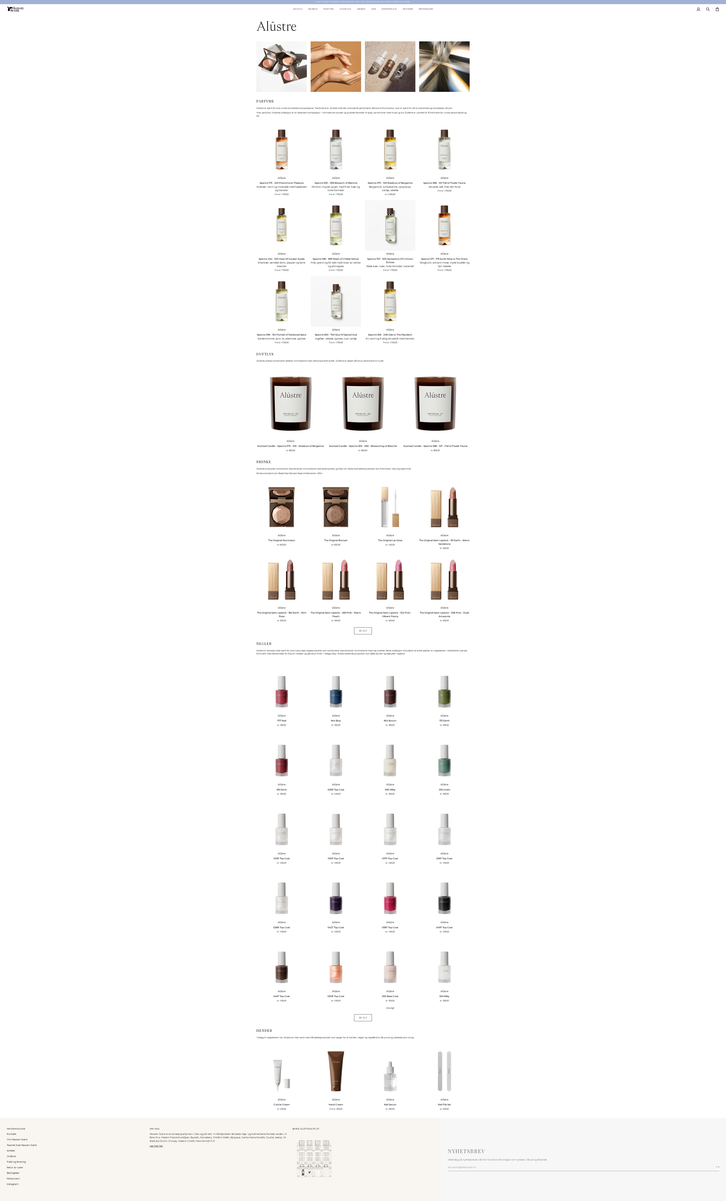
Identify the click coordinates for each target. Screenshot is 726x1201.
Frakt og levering (16, 1161)
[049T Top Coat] (444, 894)
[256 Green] (444, 756)
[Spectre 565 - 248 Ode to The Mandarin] (390, 301)
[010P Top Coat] (336, 825)
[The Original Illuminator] (281, 507)
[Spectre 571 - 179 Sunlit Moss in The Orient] (444, 225)
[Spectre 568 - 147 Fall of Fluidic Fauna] (444, 149)
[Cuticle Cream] (281, 1071)
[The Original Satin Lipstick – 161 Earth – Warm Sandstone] (444, 507)
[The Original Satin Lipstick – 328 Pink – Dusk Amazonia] (444, 579)
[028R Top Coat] (281, 894)
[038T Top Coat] (390, 894)
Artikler (11, 1150)
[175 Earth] (444, 687)
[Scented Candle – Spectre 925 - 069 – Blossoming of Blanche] (363, 403)
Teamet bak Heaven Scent (22, 1145)
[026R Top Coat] (336, 756)
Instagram (13, 1184)
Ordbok (11, 1156)
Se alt (363, 630)
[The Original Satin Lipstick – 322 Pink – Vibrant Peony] (390, 579)
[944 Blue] (336, 687)
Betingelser (13, 1173)
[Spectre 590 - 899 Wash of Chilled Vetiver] (336, 225)
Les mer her (156, 1145)
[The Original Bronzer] (336, 507)
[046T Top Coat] (281, 963)
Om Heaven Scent (17, 1139)
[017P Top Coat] (390, 825)
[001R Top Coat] (281, 825)
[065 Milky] (390, 756)
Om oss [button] (155, 1128)
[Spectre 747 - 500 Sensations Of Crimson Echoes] (390, 225)
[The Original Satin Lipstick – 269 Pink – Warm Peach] (336, 579)
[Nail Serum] (390, 1071)
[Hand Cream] (336, 1071)
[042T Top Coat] (336, 894)
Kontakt (11, 1134)
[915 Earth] (281, 756)
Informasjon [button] (16, 1128)
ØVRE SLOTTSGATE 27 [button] (305, 1128)
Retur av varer (15, 1167)
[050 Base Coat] (390, 963)
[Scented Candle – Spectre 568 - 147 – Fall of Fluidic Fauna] (435, 403)
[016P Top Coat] (444, 825)
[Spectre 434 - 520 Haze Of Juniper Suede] (281, 225)
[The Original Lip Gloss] (390, 507)
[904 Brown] (390, 687)
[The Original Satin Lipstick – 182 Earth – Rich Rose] (281, 579)
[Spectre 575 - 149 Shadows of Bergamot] (390, 149)
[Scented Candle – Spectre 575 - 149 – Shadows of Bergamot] (290, 403)
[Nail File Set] (444, 1071)
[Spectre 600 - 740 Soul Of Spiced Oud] (336, 301)
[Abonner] (716, 1167)
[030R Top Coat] (336, 963)
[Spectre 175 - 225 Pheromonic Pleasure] (281, 149)
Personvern (13, 1178)
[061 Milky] (444, 963)
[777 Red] (281, 687)
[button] (298, 9)
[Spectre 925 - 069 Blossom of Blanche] (336, 149)
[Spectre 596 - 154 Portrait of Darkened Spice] (281, 301)
